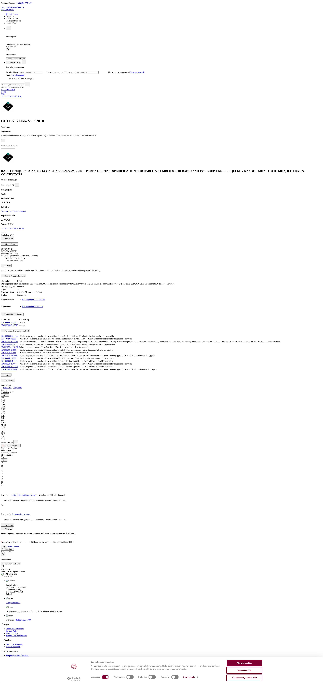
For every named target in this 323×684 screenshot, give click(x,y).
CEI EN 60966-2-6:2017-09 (12, 228)
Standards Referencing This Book (16, 331)
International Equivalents (13, 314)
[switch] (130, 677)
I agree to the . (16, 514)
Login (9, 75)
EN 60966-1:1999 (8, 358)
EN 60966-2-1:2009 (9, 361)
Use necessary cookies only (244, 678)
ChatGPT (7, 388)
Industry (7, 375)
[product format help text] (15, 442)
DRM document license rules (24, 495)
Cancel (9, 59)
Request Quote (7, 549)
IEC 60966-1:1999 (8, 350)
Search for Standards (14, 644)
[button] (5, 395)
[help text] (3, 140)
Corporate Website (8, 7)
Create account (13, 546)
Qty (2, 457)
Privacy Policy (12, 631)
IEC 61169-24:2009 (9, 355)
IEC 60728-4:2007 (8, 364)
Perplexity (17, 388)
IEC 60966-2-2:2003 (9, 344)
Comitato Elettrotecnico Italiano (13, 211)
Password (97, 72)
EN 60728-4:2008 (8, 339)
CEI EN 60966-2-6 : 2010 (11, 96)
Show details (189, 677)
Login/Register (14, 62)
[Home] (7, 10)
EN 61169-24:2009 (9, 369)
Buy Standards (12, 14)
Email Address (35, 72)
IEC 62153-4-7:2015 (9, 341)
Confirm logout (19, 59)
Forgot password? (137, 72)
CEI (2, 94)
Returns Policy (12, 633)
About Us (20, 7)
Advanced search (8, 89)
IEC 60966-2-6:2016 (9, 325)
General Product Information (14, 276)
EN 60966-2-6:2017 (9, 322)
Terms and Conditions (15, 629)
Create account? (18, 75)
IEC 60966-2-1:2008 (9, 367)
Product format (7, 442)
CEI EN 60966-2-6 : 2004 (32, 306)
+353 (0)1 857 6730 (25, 3)
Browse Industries (13, 647)
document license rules (21, 514)
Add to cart (9, 239)
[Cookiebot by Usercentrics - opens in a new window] (74, 679)
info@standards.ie (13, 603)
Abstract (7, 266)
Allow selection (244, 670)
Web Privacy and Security (16, 635)
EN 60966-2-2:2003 (9, 336)
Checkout (8, 529)
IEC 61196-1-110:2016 (10, 347)
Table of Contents (10, 244)
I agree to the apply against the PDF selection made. (33, 495)
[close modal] (8, 49)
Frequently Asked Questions (17, 655)
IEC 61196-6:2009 (8, 353)
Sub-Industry (9, 381)
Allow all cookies (244, 663)
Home (3, 92)
